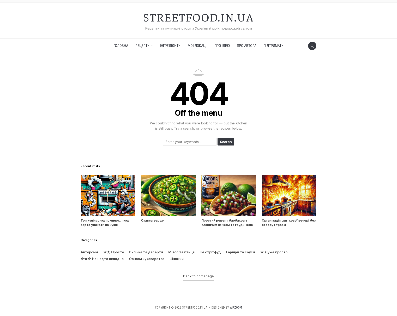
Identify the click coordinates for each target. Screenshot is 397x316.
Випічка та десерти (146, 252)
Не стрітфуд (210, 252)
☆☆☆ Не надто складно (102, 259)
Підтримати (273, 45)
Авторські (89, 252)
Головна (121, 45)
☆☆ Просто (113, 252)
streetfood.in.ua (198, 17)
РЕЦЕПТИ (142, 45)
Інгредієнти (170, 45)
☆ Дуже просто (274, 252)
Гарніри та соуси (240, 252)
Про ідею (222, 45)
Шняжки (177, 259)
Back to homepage (198, 276)
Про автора (246, 45)
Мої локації (197, 45)
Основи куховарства (146, 259)
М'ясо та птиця (181, 252)
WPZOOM (236, 307)
